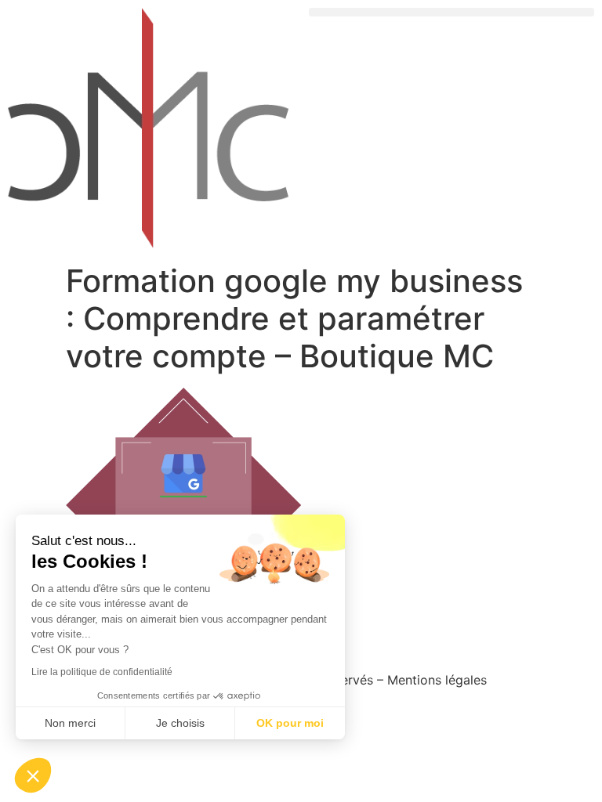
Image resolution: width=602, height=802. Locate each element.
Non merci (70, 723)
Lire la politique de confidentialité (101, 672)
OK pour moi (290, 723)
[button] (451, 12)
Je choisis (180, 723)
